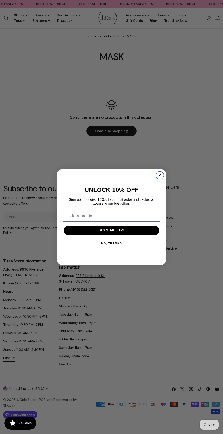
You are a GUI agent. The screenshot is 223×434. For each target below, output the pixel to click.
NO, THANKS (111, 243)
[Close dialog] (160, 175)
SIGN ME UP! (111, 230)
